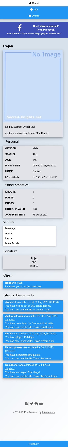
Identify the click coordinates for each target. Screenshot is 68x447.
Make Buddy (12, 243)
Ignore (8, 238)
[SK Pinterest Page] (36, 403)
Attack (8, 233)
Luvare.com (48, 412)
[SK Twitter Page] (31, 403)
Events (35, 15)
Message (10, 228)
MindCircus (42, 133)
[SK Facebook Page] (27, 403)
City (35, 9)
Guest (35, 3)
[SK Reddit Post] (41, 403)
